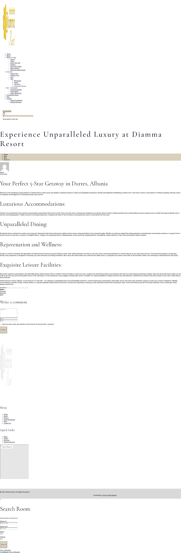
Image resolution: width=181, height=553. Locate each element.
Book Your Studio (16, 66)
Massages (17, 81)
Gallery (6, 438)
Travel (27, 288)
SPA (11, 79)
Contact (9, 99)
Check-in (3, 521)
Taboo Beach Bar (15, 93)
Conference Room (12, 95)
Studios (12, 65)
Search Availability (16, 100)
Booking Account (15, 102)
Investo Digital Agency (109, 495)
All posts (3, 293)
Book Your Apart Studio (17, 70)
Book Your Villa (15, 63)
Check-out (4, 527)
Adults (2, 532)
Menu (5, 437)
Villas (12, 61)
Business (10, 288)
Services (7, 440)
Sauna (16, 82)
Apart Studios (14, 68)
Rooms (12, 59)
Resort (16, 288)
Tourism (21, 288)
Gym (11, 77)
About (8, 56)
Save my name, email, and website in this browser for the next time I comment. (28, 324)
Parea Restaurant (16, 90)
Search (3, 545)
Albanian (6, 552)
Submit (3, 330)
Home (9, 54)
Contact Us (7, 423)
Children (2, 537)
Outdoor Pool (14, 75)
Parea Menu (14, 91)
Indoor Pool (14, 74)
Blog (8, 97)
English (8, 550)
